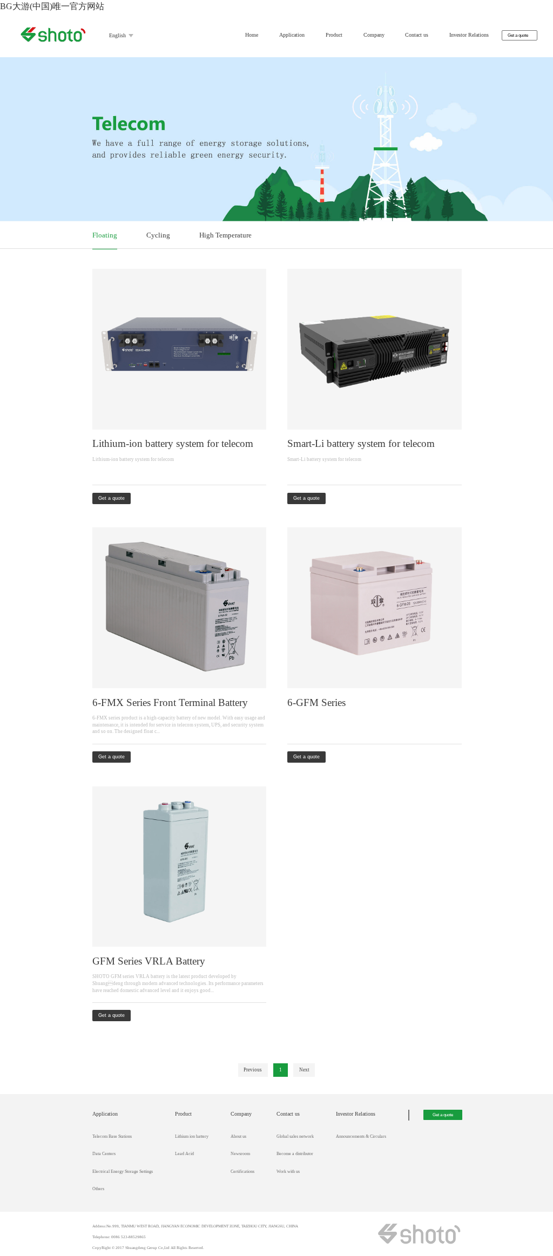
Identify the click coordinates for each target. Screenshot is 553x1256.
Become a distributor (294, 1153)
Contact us (416, 35)
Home (251, 35)
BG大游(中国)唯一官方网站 (52, 6)
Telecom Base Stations (112, 1136)
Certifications (242, 1171)
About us (238, 1136)
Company (374, 35)
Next (304, 1069)
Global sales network (295, 1136)
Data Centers (104, 1153)
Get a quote (518, 35)
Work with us (288, 1171)
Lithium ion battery (191, 1136)
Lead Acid (184, 1153)
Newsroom (240, 1153)
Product (334, 35)
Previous (253, 1069)
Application (292, 35)
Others (98, 1188)
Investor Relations (469, 35)
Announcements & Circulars (361, 1136)
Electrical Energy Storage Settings (122, 1171)
